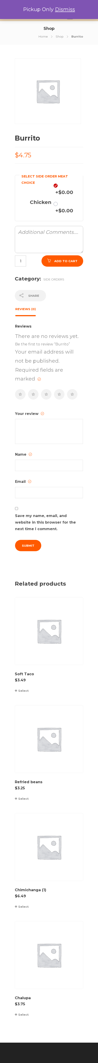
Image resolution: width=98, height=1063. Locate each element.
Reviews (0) (25, 309)
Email (21, 481)
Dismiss (65, 9)
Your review (27, 414)
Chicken (41, 202)
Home (43, 36)
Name (21, 454)
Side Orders (53, 279)
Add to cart (65, 261)
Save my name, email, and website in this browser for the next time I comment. (45, 522)
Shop (60, 36)
